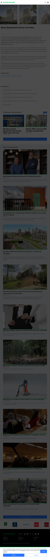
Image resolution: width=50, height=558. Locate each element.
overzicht (23, 550)
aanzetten (5, 551)
